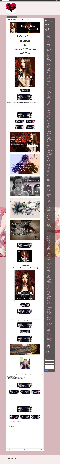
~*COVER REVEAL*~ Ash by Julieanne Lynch (49, 204)
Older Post (41, 449)
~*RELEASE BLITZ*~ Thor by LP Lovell (49, 104)
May (47, 345)
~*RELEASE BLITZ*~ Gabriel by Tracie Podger (49, 239)
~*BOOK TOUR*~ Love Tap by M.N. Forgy (49, 276)
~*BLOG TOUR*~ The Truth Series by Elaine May (49, 165)
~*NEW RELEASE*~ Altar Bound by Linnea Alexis (49, 295)
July (47, 38)
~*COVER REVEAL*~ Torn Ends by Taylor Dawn (49, 193)
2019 (47, 28)
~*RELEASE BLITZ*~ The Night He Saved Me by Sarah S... (49, 154)
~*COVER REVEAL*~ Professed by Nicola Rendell (49, 242)
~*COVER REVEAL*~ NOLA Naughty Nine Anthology (49, 201)
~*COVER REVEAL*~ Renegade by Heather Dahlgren (49, 107)
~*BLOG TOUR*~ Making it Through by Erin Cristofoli (49, 303)
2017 (47, 30)
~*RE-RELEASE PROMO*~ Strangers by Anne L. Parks (49, 330)
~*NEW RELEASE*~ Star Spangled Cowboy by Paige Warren (49, 95)
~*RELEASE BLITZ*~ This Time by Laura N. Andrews (49, 126)
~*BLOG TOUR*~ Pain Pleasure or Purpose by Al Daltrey (49, 226)
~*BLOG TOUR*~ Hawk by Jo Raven (49, 286)
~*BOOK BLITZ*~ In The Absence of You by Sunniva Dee (49, 75)
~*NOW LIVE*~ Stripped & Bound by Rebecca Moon (49, 292)
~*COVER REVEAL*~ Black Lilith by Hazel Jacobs (49, 316)
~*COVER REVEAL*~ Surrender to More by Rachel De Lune (49, 208)
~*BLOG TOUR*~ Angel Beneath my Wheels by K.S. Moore (49, 223)
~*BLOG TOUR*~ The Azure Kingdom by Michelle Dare (49, 319)
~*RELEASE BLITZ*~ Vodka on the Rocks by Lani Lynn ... (49, 288)
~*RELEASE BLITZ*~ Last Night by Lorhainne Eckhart (49, 41)
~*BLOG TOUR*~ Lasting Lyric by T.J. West (49, 249)
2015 (47, 351)
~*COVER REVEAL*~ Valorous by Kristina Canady (49, 337)
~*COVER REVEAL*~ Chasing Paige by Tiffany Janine (49, 119)
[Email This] (17, 421)
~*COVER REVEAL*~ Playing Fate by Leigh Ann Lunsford (49, 161)
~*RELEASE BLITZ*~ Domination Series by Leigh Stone (49, 306)
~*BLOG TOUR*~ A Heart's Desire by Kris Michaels (49, 282)
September (48, 36)
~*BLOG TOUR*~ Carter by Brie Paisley (49, 144)
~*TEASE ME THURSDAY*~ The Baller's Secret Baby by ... (49, 79)
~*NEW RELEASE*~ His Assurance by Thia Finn (49, 232)
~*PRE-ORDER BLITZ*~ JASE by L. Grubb (49, 88)
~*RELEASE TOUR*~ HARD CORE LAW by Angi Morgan (49, 171)
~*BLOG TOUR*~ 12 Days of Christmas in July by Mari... (49, 186)
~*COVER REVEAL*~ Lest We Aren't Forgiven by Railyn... (49, 68)
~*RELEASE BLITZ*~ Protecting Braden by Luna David (49, 272)
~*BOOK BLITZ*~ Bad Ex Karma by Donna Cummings (49, 60)
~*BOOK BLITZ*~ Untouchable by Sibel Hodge (49, 82)
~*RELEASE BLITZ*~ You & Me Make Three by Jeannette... (49, 111)
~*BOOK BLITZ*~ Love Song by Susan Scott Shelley (49, 146)
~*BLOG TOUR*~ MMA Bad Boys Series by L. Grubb (49, 64)
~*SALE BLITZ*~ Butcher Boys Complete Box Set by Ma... (49, 123)
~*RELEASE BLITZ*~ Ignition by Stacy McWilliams (48, 212)
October (48, 35)
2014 (47, 352)
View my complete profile (48, 21)
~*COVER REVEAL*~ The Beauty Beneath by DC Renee (49, 323)
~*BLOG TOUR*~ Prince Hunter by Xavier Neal (49, 230)
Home (25, 449)
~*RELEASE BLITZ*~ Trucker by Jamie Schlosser (48, 175)
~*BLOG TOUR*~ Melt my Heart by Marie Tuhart (49, 263)
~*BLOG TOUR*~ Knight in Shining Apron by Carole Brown (49, 257)
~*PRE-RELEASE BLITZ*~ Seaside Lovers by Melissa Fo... (49, 216)
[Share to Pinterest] (20, 421)
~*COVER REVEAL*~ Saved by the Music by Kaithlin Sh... (49, 183)
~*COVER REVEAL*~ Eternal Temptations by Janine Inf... (49, 115)
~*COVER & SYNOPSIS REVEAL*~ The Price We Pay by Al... (49, 197)
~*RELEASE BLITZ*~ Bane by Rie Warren (49, 98)
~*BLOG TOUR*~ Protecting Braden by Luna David (49, 150)
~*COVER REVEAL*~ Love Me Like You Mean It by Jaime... (49, 299)
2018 (47, 29)
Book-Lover (47, 20)
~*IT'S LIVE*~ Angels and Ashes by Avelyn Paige (49, 91)
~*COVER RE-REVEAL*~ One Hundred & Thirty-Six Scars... (49, 45)
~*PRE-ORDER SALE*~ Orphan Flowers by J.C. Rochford (49, 140)
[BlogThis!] (18, 421)
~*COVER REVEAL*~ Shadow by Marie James (49, 326)
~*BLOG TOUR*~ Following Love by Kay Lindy (49, 260)
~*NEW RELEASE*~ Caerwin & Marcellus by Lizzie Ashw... (49, 130)
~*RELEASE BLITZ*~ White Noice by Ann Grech (49, 49)
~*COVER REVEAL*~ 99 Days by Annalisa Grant (49, 220)
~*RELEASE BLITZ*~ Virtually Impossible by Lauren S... (49, 279)
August (48, 37)
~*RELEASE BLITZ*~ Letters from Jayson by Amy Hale (49, 71)
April (47, 346)
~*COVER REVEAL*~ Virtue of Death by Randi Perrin (49, 101)
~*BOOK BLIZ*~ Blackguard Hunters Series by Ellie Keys (49, 85)
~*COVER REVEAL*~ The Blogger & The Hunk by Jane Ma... (49, 53)
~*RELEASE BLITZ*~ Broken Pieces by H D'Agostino (49, 246)
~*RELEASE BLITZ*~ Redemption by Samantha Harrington (49, 137)
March (48, 347)
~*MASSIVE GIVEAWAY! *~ (49, 265)
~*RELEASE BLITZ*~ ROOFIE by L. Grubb (49, 157)
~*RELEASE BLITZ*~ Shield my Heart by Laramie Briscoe (49, 341)
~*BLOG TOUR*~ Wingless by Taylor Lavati (49, 133)
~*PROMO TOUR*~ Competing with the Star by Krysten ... (49, 57)
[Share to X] (19, 421)
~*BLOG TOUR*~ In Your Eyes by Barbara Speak (49, 313)
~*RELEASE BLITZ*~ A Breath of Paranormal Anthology (48, 252)
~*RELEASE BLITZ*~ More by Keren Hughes (49, 168)
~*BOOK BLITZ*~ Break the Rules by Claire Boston (49, 190)
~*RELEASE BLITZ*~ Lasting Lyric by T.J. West (49, 310)
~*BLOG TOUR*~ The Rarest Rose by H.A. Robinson (49, 236)
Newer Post (9, 449)
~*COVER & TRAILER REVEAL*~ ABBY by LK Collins (49, 268)
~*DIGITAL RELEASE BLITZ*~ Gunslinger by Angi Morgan (49, 334)
